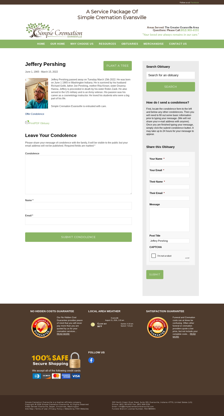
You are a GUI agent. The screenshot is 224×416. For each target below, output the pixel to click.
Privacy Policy (56, 409)
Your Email (156, 170)
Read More (63, 334)
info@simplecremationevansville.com (136, 406)
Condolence (32, 153)
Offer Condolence (34, 114)
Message (154, 204)
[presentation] (172, 256)
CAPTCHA (155, 247)
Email (29, 215)
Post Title (154, 235)
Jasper (52, 406)
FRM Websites (82, 409)
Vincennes (61, 406)
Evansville (43, 406)
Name (29, 200)
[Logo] (54, 37)
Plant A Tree (118, 65)
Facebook (195, 3)
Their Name (157, 181)
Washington (73, 406)
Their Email (157, 193)
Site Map (29, 409)
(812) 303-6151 (189, 30)
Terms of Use (41, 409)
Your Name (156, 159)
